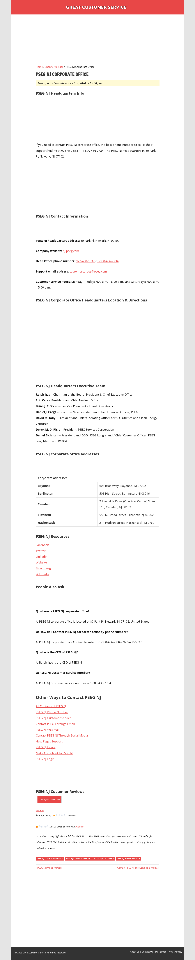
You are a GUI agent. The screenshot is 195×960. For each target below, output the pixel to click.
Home (39, 67)
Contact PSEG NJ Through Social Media (62, 735)
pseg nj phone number (128, 858)
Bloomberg (43, 568)
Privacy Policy (175, 951)
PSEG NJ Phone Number (52, 712)
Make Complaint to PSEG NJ (54, 753)
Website (41, 562)
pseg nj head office (104, 858)
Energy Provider (54, 67)
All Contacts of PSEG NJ (51, 706)
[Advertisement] (97, 43)
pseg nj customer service (79, 858)
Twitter (41, 551)
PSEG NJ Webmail (47, 730)
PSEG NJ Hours (45, 747)
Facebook (42, 545)
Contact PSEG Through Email (55, 724)
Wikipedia (42, 574)
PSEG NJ (40, 810)
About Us (134, 951)
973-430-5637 (85, 261)
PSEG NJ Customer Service (53, 718)
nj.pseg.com (71, 251)
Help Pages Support (49, 741)
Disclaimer (160, 951)
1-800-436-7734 (108, 261)
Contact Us (147, 951)
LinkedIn (42, 556)
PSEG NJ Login (45, 759)
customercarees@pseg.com (88, 271)
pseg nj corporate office (50, 858)
